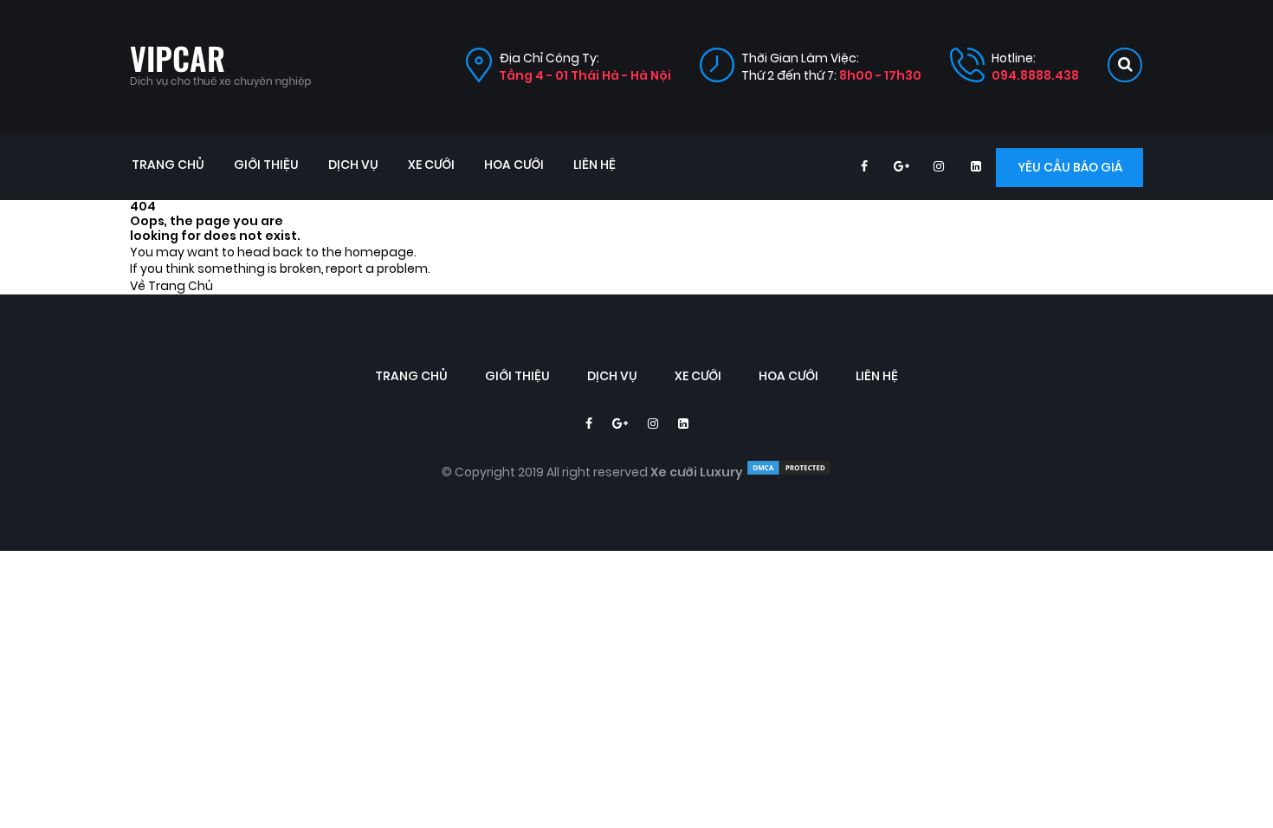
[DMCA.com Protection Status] (789, 472)
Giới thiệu (266, 165)
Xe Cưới (431, 165)
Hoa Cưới (514, 165)
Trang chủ (168, 165)
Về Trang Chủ (171, 286)
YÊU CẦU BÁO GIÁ (1070, 167)
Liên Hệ (594, 165)
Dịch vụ (353, 165)
